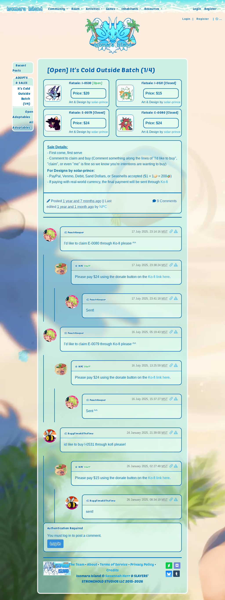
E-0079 (87, 112)
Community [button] (57, 9)
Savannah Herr (117, 576)
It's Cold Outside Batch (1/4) (24, 96)
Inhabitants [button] (130, 9)
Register (210, 9)
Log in (55, 544)
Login (197, 9)
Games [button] (111, 9)
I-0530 (87, 83)
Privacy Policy (142, 564)
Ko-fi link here (159, 277)
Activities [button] (93, 9)
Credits (112, 570)
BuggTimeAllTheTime (80, 433)
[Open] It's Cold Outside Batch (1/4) (101, 70)
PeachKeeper (76, 232)
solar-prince (99, 102)
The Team (76, 564)
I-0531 (158, 83)
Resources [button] (152, 9)
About (92, 564)
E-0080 (159, 112)
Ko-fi (164, 182)
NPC (103, 207)
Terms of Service (114, 564)
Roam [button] (75, 9)
